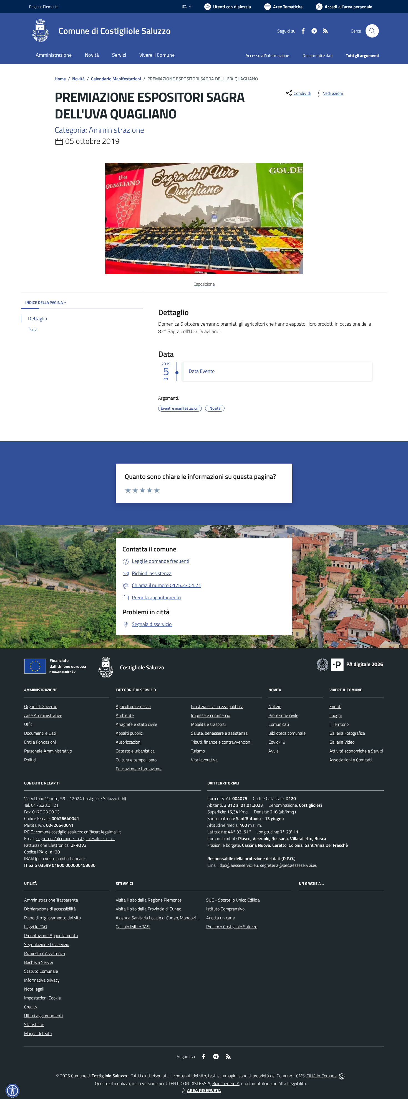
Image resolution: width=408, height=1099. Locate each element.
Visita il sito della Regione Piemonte (149, 900)
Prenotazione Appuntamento (51, 935)
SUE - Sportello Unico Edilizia (233, 900)
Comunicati (278, 724)
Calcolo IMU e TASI (133, 926)
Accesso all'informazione (267, 55)
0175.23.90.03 (46, 811)
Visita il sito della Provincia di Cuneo (148, 908)
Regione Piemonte (44, 6)
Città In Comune (322, 1075)
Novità (78, 78)
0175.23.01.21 (45, 805)
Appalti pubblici (129, 733)
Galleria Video (341, 742)
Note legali (34, 989)
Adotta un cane (220, 917)
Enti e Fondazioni (40, 742)
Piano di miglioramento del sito (52, 917)
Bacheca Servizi (38, 962)
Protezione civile (283, 715)
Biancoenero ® (225, 1083)
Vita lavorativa (204, 759)
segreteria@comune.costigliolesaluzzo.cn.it (75, 838)
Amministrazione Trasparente (51, 900)
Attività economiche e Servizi (356, 750)
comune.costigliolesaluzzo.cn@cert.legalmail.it (78, 831)
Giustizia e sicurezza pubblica (217, 706)
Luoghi (335, 715)
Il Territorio (339, 724)
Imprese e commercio (210, 715)
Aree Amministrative (43, 715)
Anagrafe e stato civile (136, 724)
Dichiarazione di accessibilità (50, 908)
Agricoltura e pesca (133, 706)
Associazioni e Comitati (350, 759)
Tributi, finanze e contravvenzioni (221, 742)
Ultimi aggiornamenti (43, 1015)
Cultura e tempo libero (136, 759)
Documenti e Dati (40, 733)
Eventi (335, 706)
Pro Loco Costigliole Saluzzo (231, 926)
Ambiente (125, 715)
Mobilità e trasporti (208, 724)
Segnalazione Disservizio (46, 944)
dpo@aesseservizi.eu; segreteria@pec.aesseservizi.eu (268, 865)
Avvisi (273, 750)
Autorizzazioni (128, 742)
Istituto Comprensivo (225, 908)
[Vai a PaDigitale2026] (350, 664)
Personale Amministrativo (48, 750)
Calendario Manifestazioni (116, 78)
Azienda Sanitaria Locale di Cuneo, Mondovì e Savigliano (167, 917)
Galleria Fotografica (347, 733)
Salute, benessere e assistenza (219, 733)
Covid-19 (276, 742)
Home (60, 78)
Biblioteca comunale (287, 733)
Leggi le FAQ (35, 926)
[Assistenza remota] (342, 1075)
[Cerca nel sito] (372, 31)
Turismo (198, 750)
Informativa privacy (42, 980)
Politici (30, 759)
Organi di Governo (40, 706)
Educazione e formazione (139, 768)
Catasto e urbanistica (135, 750)
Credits (30, 1006)
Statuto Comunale (41, 971)
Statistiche (34, 1024)
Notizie (274, 706)
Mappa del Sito (38, 1033)
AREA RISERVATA (204, 1090)
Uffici (28, 724)
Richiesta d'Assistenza (44, 953)
